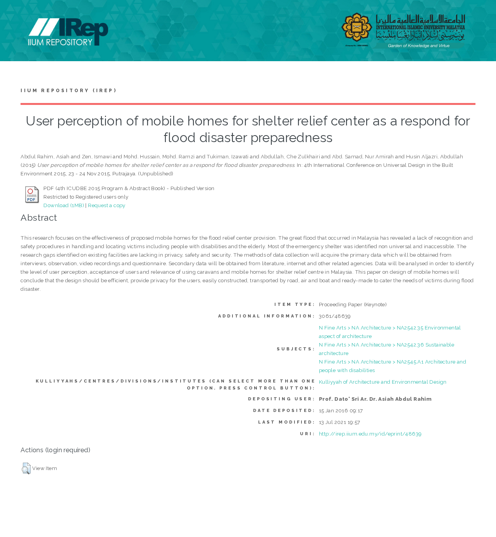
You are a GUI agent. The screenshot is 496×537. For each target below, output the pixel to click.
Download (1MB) (63, 205)
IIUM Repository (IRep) (69, 90)
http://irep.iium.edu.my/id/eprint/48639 (370, 434)
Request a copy (107, 205)
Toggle (14, 14)
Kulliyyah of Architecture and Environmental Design (383, 382)
